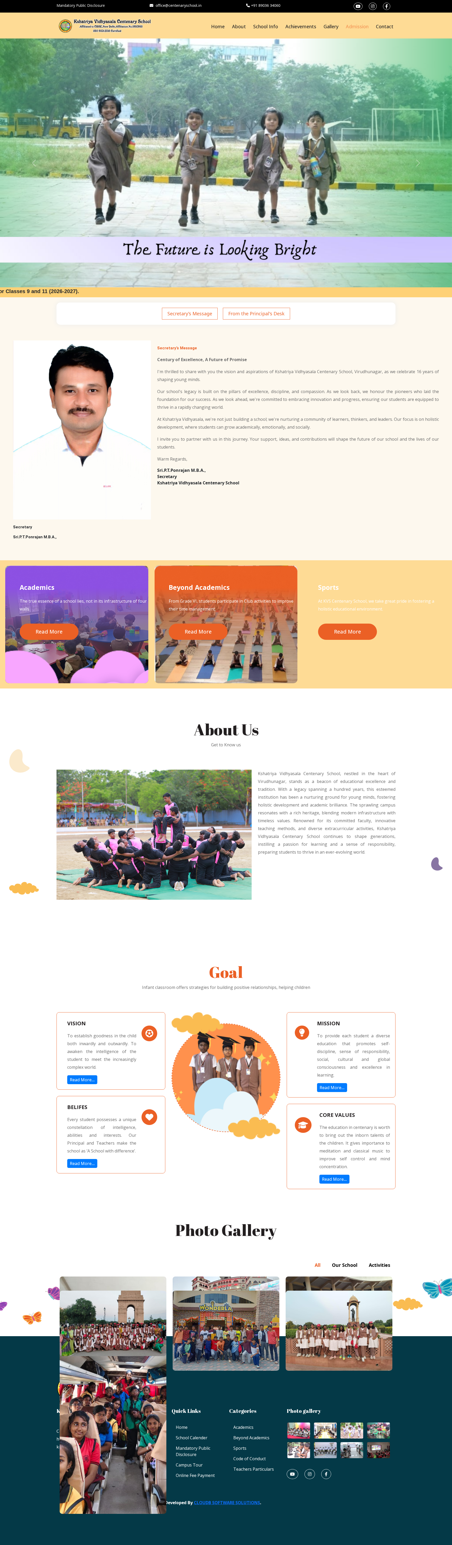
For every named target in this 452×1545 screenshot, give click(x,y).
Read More (49, 631)
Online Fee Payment (195, 1475)
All (317, 1265)
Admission (357, 26)
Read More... (82, 1080)
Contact (384, 26)
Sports (239, 1448)
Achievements (300, 26)
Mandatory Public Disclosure (80, 5)
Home (218, 26)
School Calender (191, 1438)
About (239, 26)
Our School (344, 1265)
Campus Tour (189, 1465)
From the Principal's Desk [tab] (256, 313)
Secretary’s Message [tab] (189, 313)
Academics (243, 1427)
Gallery (331, 26)
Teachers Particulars (253, 1469)
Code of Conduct (249, 1459)
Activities (379, 1265)
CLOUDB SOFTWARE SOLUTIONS (227, 1502)
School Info (265, 26)
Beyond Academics (251, 1438)
